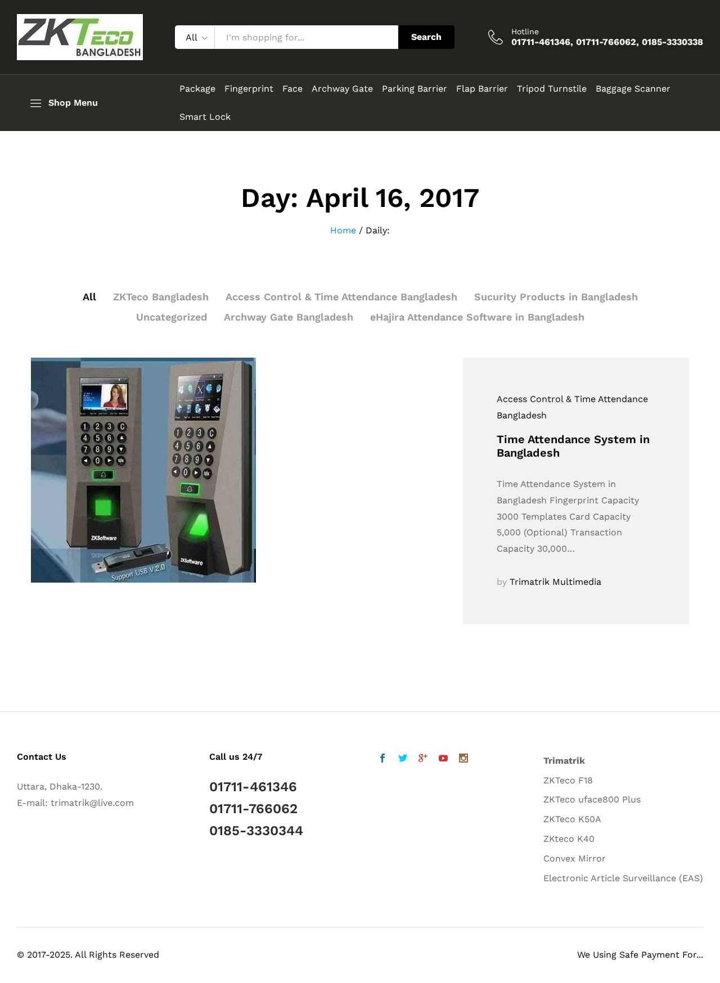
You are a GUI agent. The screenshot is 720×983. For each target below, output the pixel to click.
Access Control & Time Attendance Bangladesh (341, 297)
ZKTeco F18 (568, 780)
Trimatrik (564, 760)
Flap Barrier (482, 88)
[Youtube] (443, 759)
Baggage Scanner (633, 88)
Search (426, 36)
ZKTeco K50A (572, 819)
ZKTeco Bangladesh (161, 297)
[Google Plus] (423, 759)
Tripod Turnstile (552, 88)
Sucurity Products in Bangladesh (556, 297)
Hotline (525, 31)
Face (292, 88)
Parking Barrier (414, 88)
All (89, 297)
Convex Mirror (574, 858)
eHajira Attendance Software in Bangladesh (477, 317)
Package (197, 88)
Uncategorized (171, 317)
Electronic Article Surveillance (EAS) (623, 878)
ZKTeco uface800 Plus (592, 799)
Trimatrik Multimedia (555, 581)
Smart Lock (205, 116)
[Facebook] (382, 759)
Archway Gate (342, 88)
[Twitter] (403, 759)
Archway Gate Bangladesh (288, 317)
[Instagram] (463, 759)
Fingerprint (248, 88)
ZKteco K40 (569, 838)
